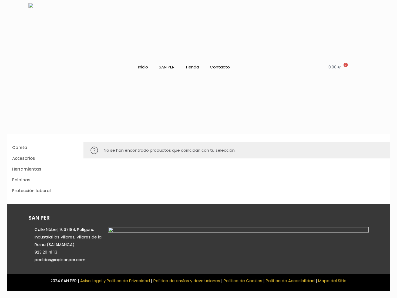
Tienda (192, 67)
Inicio (143, 67)
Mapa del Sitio (332, 280)
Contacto (220, 67)
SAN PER (166, 67)
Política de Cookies (243, 280)
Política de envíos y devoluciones (186, 280)
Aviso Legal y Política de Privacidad (115, 280)
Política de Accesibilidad (290, 280)
